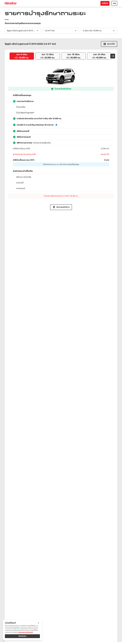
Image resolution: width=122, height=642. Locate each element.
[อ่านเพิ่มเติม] (56, 125)
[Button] (112, 56)
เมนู (114, 3)
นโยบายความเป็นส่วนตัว (26, 632)
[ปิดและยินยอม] (38, 622)
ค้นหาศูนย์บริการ (63, 207)
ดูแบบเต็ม (111, 43)
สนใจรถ (105, 3)
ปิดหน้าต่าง (22, 636)
